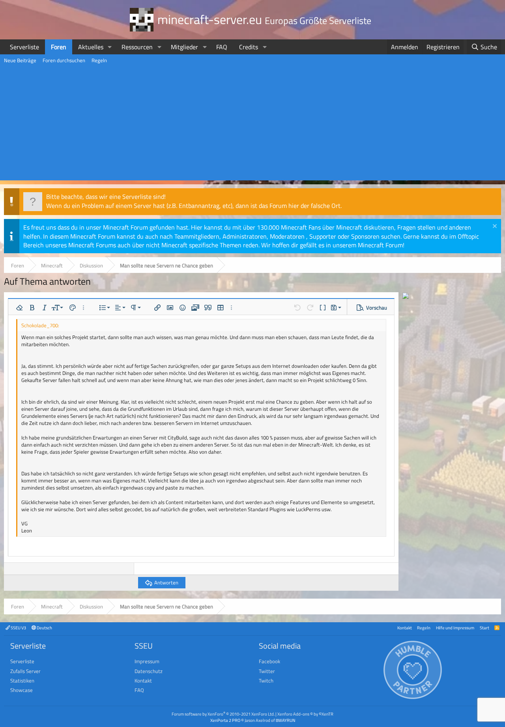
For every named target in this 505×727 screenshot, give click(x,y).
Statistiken (22, 680)
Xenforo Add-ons (305, 713)
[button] (110, 46)
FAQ (221, 47)
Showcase (21, 690)
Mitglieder (184, 47)
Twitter (267, 671)
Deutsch (44, 627)
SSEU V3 (18, 627)
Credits (248, 47)
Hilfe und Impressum (455, 627)
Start (484, 627)
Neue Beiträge (20, 60)
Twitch (266, 680)
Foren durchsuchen (64, 60)
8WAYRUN (285, 720)
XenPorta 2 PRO (225, 720)
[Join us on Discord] (405, 296)
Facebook (269, 661)
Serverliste (24, 47)
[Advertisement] (252, 125)
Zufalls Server (25, 671)
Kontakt (404, 627)
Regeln (99, 60)
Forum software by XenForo (223, 713)
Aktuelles (90, 47)
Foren (58, 47)
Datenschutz (149, 671)
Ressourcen (137, 47)
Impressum (147, 661)
